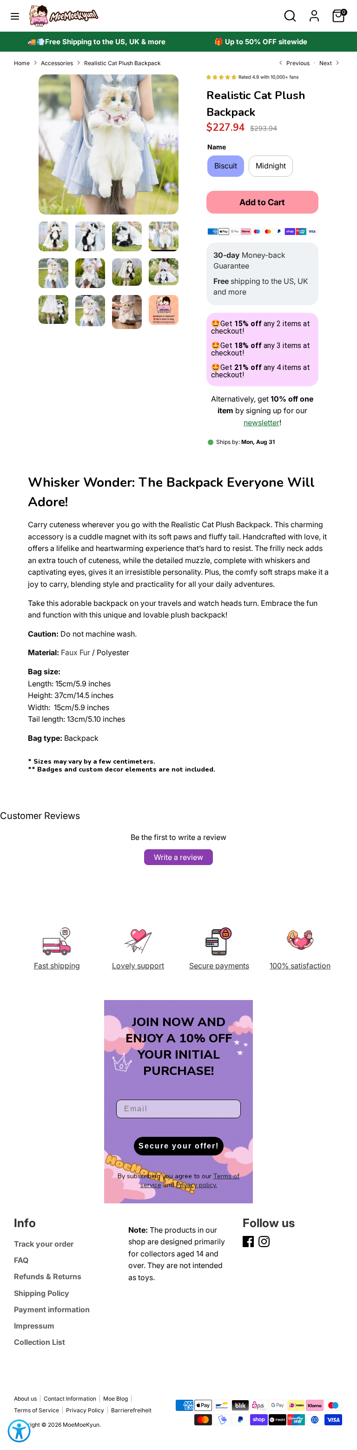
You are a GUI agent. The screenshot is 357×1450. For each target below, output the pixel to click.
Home (22, 63)
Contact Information (70, 1398)
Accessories (57, 63)
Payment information (52, 1309)
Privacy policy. (196, 1185)
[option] (96, 42)
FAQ (21, 1260)
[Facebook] (248, 1241)
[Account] (314, 12)
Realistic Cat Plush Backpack (122, 63)
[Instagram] (264, 1241)
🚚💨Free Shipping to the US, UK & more (96, 41)
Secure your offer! (179, 1146)
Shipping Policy (41, 1293)
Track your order (43, 1244)
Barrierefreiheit (131, 1410)
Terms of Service (36, 1410)
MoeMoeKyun (81, 1424)
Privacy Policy (85, 1410)
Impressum (34, 1325)
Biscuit (225, 165)
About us (25, 1398)
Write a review (178, 857)
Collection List (39, 1342)
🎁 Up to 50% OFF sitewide (260, 41)
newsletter (261, 422)
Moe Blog (115, 1398)
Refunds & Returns (47, 1276)
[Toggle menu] (15, 16)
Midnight (271, 165)
